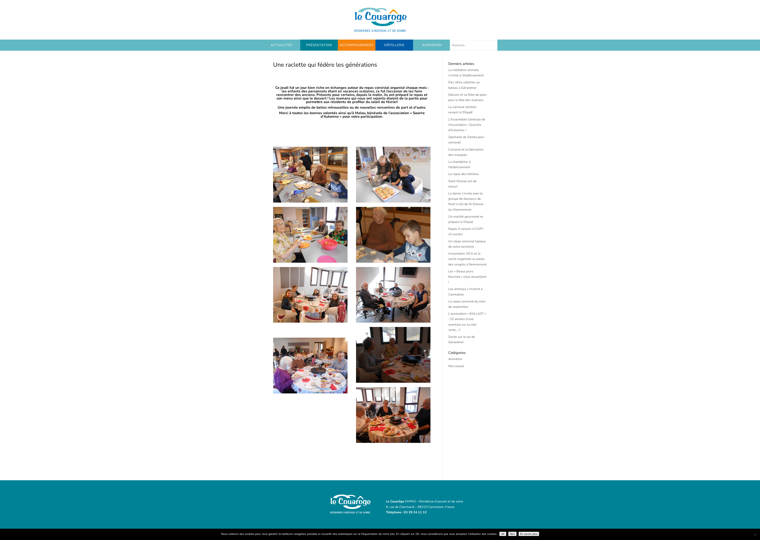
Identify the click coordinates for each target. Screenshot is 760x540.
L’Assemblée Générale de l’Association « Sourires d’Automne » (466, 124)
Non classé (456, 366)
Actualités (281, 45)
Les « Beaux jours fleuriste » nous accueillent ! (467, 276)
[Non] (755, 534)
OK (503, 533)
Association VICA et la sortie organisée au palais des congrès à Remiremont (467, 258)
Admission (432, 45)
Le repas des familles (463, 174)
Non (512, 533)
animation (455, 359)
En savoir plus (529, 533)
